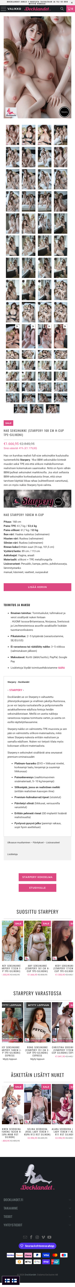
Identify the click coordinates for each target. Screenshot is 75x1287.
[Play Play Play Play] (38, 68)
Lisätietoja (12, 854)
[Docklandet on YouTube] (49, 1237)
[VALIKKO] (2, 8)
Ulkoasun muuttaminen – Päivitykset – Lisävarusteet (33, 842)
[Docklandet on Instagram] (37, 1237)
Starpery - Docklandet (18, 682)
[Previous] (6, 68)
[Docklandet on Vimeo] (43, 1237)
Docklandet (30, 1274)
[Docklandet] (37, 8)
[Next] (69, 68)
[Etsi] (62, 8)
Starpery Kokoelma (37, 877)
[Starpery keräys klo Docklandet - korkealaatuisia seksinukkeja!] (37, 506)
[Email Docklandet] (25, 1237)
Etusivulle (37, 887)
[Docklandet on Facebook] (31, 1237)
